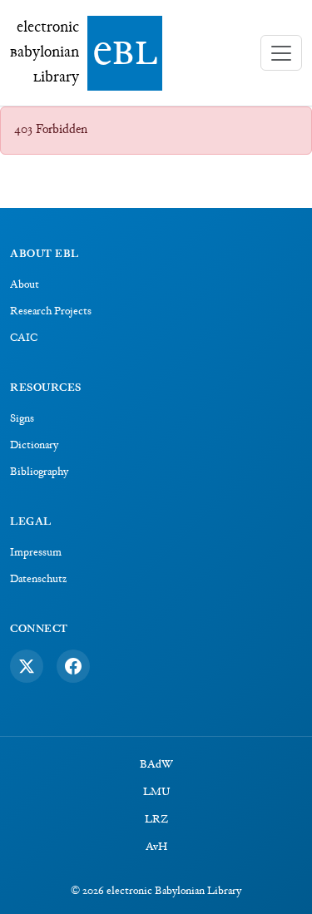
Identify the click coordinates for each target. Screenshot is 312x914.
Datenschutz (38, 579)
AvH (156, 847)
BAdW (156, 765)
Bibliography (39, 472)
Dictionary (34, 445)
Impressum (36, 553)
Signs (22, 419)
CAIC (23, 338)
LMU (156, 792)
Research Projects (51, 311)
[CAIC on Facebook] (73, 666)
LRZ (156, 820)
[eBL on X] (26, 666)
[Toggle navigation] (281, 53)
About (24, 285)
